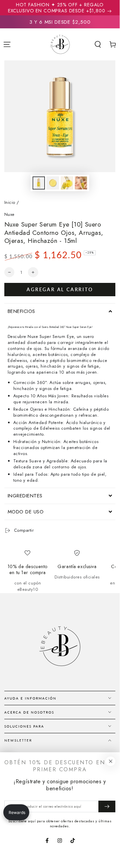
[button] (97, 44)
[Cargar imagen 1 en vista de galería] (39, 182)
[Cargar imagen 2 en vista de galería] (53, 182)
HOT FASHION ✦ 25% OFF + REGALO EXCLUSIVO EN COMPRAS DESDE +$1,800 (56, 7)
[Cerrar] (110, 761)
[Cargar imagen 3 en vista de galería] (67, 182)
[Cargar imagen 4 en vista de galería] (81, 182)
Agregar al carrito (60, 289)
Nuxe (9, 214)
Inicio (9, 202)
